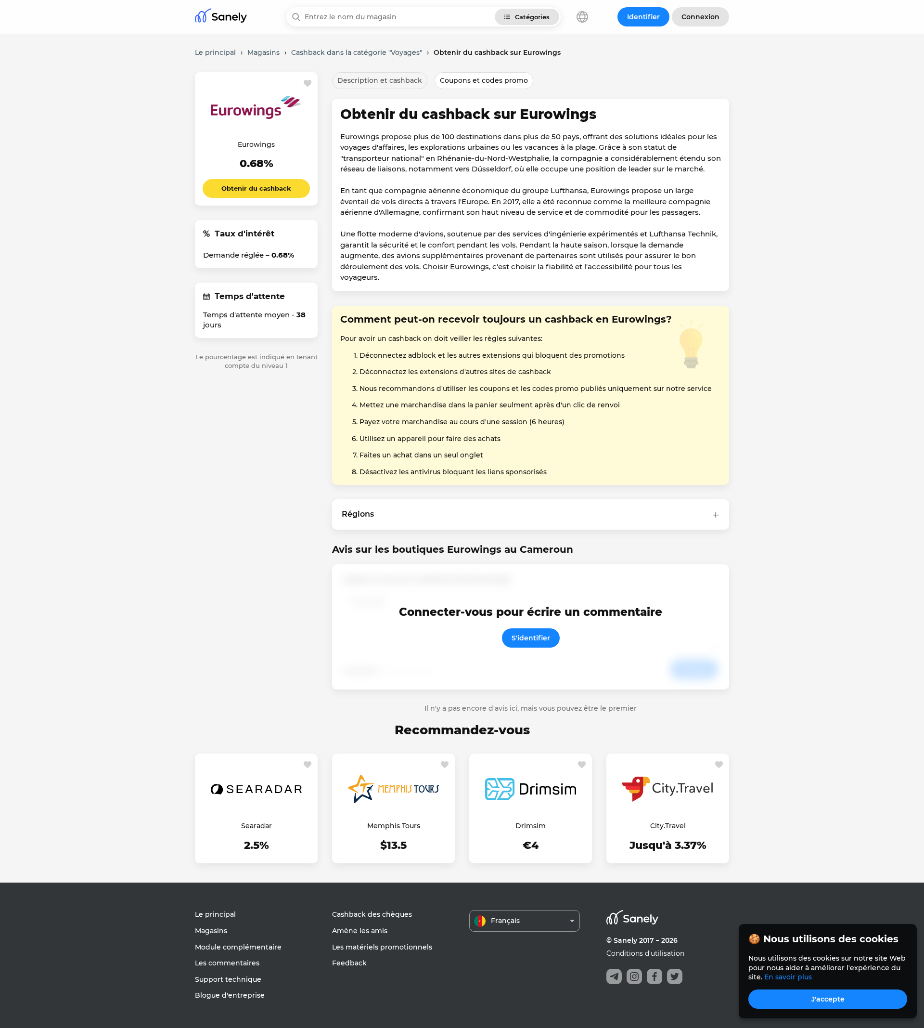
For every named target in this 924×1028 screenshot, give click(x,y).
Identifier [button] (643, 17)
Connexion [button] (700, 17)
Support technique (228, 979)
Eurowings (256, 144)
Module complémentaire (238, 947)
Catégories (532, 17)
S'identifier (531, 638)
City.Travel (668, 825)
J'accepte (828, 999)
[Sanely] (221, 17)
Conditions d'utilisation (645, 953)
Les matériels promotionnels (382, 947)
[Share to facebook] (654, 976)
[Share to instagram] (634, 976)
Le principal (215, 914)
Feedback (349, 963)
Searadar (256, 825)
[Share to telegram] (614, 976)
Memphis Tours (393, 825)
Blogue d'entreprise (230, 995)
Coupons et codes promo (484, 80)
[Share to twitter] (674, 976)
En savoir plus (788, 977)
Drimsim (530, 825)
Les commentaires (227, 963)
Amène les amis (359, 930)
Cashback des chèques (372, 914)
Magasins (211, 930)
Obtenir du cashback (256, 188)
